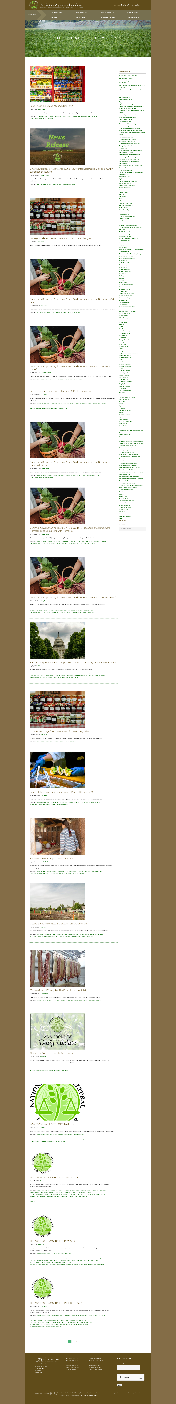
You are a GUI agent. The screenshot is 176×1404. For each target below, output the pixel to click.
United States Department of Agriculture (54, 408)
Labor (67, 379)
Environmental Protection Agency (40, 1068)
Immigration (122, 351)
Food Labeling (85, 116)
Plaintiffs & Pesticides (125, 203)
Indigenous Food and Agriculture (67, 934)
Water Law (122, 512)
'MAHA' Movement (42, 116)
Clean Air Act (76, 1065)
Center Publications (72, 1367)
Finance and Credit (86, 541)
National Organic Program (97, 675)
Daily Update (85, 1065)
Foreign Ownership (124, 340)
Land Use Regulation (125, 364)
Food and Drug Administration (91, 802)
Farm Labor (49, 379)
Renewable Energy (124, 415)
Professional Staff (57, 15)
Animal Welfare (65, 1315)
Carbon (121, 287)
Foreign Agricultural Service (127, 146)
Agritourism (55, 1315)
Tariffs (121, 492)
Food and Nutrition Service (60, 1068)
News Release (67, 184)
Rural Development (90, 1139)
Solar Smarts (123, 267)
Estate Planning (123, 318)
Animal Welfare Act (124, 434)
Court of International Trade (127, 117)
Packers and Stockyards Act (127, 483)
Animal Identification (43, 403)
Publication (122, 388)
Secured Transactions (125, 421)
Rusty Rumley (123, 265)
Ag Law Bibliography (108, 17)
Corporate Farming (124, 302)
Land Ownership (124, 362)
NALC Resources (34, 1262)
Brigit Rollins (122, 201)
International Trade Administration (129, 154)
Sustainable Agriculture (50, 873)
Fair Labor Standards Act (126, 452)
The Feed (122, 392)
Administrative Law (43, 1134)
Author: (121, 199)
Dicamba (121, 404)
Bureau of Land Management (127, 108)
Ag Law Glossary (95, 1365)
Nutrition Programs (49, 118)
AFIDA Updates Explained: (126, 234)
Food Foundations (124, 240)
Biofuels (121, 278)
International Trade (67, 1196)
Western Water (123, 514)
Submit (119, 1385)
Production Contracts (76, 543)
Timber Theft (123, 496)
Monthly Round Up (124, 386)
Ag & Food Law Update (43, 248)
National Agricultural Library (127, 157)
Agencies (121, 102)
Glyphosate (122, 406)
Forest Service (44, 1139)
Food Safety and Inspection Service (40, 406)
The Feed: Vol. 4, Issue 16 (126, 78)
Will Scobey (122, 273)
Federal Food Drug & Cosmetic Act (70, 802)
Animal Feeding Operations (127, 185)
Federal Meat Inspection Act (78, 403)
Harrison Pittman (124, 218)
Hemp (38, 675)
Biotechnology (70, 1136)
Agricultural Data (124, 174)
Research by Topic (72, 1365)
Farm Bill (66, 403)
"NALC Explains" (123, 379)
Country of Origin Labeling (127, 307)
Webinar (74, 184)
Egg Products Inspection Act (127, 448)
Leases (121, 368)
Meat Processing (71, 406)
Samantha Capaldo (35, 677)
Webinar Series (80, 17)
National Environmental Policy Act (77, 675)
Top (88, 1400)
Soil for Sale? (123, 247)
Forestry (32, 675)
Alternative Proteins (55, 116)
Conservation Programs (94, 607)
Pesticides (65, 1070)
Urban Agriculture (88, 612)
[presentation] (131, 1377)
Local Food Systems (36, 118)
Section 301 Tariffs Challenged (128, 75)
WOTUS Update (123, 207)
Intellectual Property (53, 1196)
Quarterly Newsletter (125, 390)
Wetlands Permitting (125, 516)
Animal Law (40, 1000)
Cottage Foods (67, 116)
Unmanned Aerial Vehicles (127, 503)
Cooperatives (34, 610)
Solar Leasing (123, 423)
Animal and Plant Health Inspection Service (43, 1136)
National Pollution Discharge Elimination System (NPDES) (47, 1264)
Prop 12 (121, 412)
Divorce (121, 320)
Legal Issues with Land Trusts (127, 216)
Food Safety (94, 116)
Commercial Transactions (126, 293)
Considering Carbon (125, 236)
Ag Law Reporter (95, 1367)
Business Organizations (44, 475)
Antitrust (121, 194)
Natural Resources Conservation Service (42, 936)
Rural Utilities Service (125, 170)
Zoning (121, 518)
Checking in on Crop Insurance (128, 225)
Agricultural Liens (124, 177)
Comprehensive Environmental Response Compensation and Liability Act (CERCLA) (54, 1255)
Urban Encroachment (125, 507)
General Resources (133, 17)
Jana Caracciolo (97, 871)
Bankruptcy (83, 1315)
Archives (122, 525)
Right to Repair (123, 419)
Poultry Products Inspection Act (87, 406)
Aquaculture (75, 1315)
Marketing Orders (62, 543)
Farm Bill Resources (96, 1360)
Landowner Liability (93, 475)
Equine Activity (91, 1318)
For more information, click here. (90, 1395)
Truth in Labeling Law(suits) (127, 258)
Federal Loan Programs (62, 610)
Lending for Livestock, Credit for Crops (130, 227)
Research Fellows (97, 248)
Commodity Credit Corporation (67, 871)
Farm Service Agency (50, 934)
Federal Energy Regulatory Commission (130, 130)
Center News (70, 1363)
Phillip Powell (123, 260)
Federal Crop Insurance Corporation (41, 1194)
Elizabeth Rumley (57, 403)
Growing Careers (124, 346)
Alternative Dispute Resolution (128, 181)
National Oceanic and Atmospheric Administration (45, 1070)
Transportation (48, 477)
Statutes (121, 428)
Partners (54, 17)
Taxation (86, 543)
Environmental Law (57, 673)
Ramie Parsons (45, 175)
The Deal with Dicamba (126, 205)
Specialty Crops (47, 677)
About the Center (72, 1358)
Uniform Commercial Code (127, 500)
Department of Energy (125, 119)
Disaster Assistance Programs (39, 1318)
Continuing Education (99, 1190)
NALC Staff (122, 229)
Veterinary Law (123, 509)
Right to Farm (123, 417)
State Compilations (95, 1358)
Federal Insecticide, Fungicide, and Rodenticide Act (86, 673)
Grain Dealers (41, 1196)
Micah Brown (123, 223)
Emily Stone (41, 109)
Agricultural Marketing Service (47, 607)
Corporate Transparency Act (127, 445)
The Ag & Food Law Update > (131, 4)
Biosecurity (55, 802)
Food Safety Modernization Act (128, 463)
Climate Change (123, 291)
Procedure (122, 245)
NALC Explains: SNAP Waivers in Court (130, 90)
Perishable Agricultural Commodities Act (131, 485)
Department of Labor (125, 121)
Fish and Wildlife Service (61, 1194)
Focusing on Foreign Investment (128, 238)
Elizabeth (44, 394)
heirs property (123, 322)
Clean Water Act (86, 1190)
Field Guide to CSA (42, 184)
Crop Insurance (34, 1192)
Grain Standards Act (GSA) (127, 470)
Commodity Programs (79, 607)
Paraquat (122, 408)
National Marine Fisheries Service (40, 1198)
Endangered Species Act (56, 1192)
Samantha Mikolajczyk (125, 271)
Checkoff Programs (124, 289)
